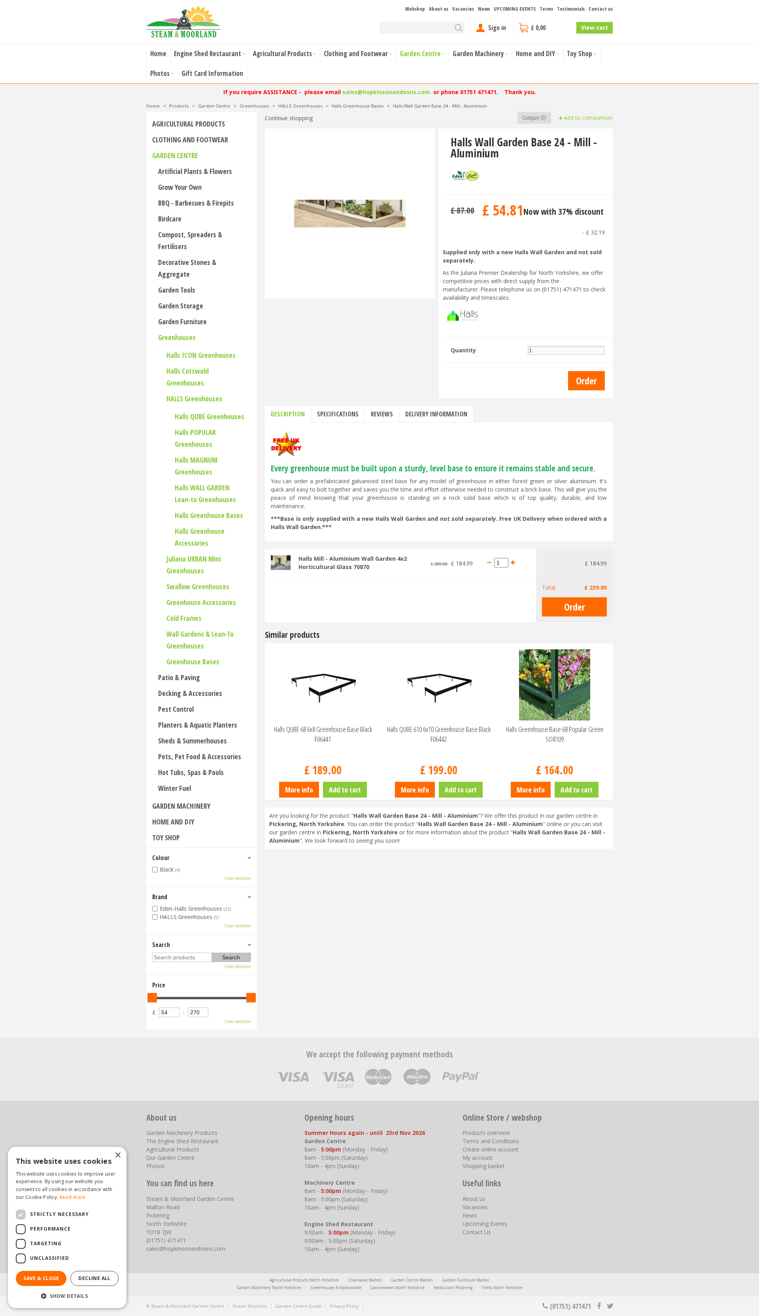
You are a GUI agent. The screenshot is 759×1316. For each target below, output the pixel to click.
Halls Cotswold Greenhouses (187, 377)
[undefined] (350, 213)
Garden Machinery (181, 806)
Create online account (491, 1149)
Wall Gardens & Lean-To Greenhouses (200, 639)
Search (161, 945)
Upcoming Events (485, 1223)
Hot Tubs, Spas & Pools (191, 772)
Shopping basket (484, 1166)
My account (478, 1157)
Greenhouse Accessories (201, 602)
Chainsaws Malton (365, 1280)
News (470, 1215)
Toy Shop (166, 837)
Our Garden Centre (170, 1157)
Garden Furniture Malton (465, 1280)
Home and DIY (173, 821)
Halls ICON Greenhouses (201, 355)
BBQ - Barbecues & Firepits (196, 203)
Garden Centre (175, 155)
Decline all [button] (94, 1278)
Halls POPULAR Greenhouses (195, 438)
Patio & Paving (179, 677)
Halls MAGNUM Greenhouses (196, 465)
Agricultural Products (188, 124)
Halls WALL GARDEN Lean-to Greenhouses (205, 493)
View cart (594, 27)
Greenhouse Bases (192, 661)
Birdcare (169, 218)
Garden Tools (176, 290)
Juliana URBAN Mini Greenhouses (193, 564)
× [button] (118, 1155)
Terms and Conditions (491, 1141)
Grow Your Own (180, 187)
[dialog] (67, 1227)
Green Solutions (249, 1306)
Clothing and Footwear (190, 139)
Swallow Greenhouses (197, 586)
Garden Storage (180, 305)
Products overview (486, 1132)
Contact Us (477, 1232)
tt (610, 1306)
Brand (159, 897)
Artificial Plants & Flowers (195, 171)
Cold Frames (184, 618)
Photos (155, 1166)
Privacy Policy (344, 1306)
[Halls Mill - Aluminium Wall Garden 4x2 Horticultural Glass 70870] (281, 562)
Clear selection (238, 878)
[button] (67, 1295)
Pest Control (176, 709)
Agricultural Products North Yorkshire (304, 1280)
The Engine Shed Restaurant (182, 1141)
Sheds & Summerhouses (192, 740)
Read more (73, 1197)
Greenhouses (177, 337)
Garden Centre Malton (412, 1280)
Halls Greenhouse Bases (209, 515)
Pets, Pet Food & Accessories (199, 756)
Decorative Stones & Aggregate (187, 268)
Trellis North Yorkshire (502, 1287)
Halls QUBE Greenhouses (209, 416)
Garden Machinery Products (181, 1132)
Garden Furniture (182, 321)
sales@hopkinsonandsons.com (386, 92)
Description (288, 414)
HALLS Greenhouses (194, 398)
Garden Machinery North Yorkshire (268, 1287)
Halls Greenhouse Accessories (200, 537)
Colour (161, 858)
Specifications (338, 414)
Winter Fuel (174, 788)
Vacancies (475, 1207)
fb (599, 1306)
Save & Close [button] (41, 1278)
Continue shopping (289, 118)
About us (474, 1199)
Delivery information (436, 414)
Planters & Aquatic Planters (197, 725)
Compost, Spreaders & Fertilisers (190, 240)
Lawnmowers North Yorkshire (397, 1287)
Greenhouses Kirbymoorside (335, 1287)
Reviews (382, 414)
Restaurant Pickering (453, 1287)
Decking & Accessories (190, 693)
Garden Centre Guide (298, 1306)
